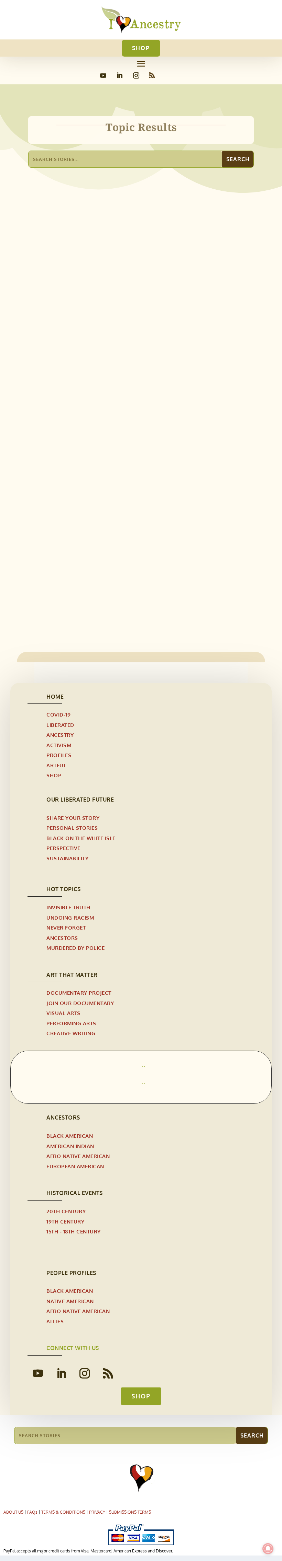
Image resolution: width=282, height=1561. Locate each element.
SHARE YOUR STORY (72, 818)
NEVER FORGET (66, 927)
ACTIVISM (58, 745)
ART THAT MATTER (72, 974)
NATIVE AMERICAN (70, 1301)
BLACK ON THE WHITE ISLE (81, 838)
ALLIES (55, 1321)
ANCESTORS (62, 938)
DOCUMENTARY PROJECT (78, 993)
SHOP (141, 48)
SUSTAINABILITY (67, 858)
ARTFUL (56, 765)
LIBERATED (60, 725)
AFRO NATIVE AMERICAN (64, 391)
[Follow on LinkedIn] (119, 75)
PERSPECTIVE (63, 848)
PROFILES (58, 755)
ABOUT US (13, 1512)
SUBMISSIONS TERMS (130, 1512)
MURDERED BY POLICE (75, 948)
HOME (55, 696)
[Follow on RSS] (152, 75)
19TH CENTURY (65, 1221)
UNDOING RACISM (70, 917)
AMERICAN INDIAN (70, 1146)
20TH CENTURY (66, 1211)
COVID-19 (58, 714)
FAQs (32, 1512)
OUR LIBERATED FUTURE (80, 799)
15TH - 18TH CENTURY (73, 1231)
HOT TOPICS (63, 889)
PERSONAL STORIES (72, 828)
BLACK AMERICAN (69, 1136)
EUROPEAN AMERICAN (75, 1166)
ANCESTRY (60, 735)
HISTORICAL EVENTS (74, 1193)
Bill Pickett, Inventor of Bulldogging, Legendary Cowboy (122, 381)
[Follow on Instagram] (136, 75)
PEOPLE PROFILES (71, 1272)
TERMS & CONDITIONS (63, 1512)
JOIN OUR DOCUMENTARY (80, 1003)
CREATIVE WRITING (70, 1033)
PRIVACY (97, 1512)
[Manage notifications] (267, 1548)
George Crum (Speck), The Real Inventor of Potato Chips (121, 573)
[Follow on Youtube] (103, 75)
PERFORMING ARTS (71, 1023)
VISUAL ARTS (63, 1013)
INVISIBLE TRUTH (68, 907)
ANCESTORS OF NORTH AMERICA (136, 391)
